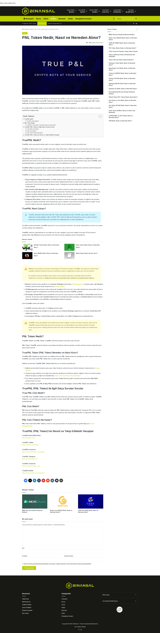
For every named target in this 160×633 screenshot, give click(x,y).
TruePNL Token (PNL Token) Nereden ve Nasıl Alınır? (41, 125)
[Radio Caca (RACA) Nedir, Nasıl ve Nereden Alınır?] (62, 501)
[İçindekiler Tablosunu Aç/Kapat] (99, 116)
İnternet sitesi (68, 556)
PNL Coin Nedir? (31, 131)
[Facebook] (26, 480)
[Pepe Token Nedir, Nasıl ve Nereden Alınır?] (69, 247)
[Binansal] (38, 11)
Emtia (70, 19)
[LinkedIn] (34, 480)
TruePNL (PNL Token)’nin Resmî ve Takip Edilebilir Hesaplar (42, 135)
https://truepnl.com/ (28, 438)
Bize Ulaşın (25, 613)
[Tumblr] (39, 480)
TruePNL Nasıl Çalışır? (33, 121)
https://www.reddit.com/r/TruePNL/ (33, 473)
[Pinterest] (43, 480)
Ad (23, 548)
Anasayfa (29, 19)
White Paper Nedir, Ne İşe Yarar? (87, 253)
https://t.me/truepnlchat (29, 459)
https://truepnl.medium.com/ (31, 466)
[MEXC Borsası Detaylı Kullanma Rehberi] (34, 501)
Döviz (46, 19)
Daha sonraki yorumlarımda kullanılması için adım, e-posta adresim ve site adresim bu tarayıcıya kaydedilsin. (57, 564)
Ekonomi (61, 19)
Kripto (53, 19)
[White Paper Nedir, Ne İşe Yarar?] (69, 255)
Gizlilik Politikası (26, 604)
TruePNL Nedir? (28, 119)
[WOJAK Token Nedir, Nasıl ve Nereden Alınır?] (27, 247)
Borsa (38, 19)
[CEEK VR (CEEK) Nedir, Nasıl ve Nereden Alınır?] (90, 501)
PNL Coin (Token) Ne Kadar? (35, 133)
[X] (30, 480)
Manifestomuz (26, 602)
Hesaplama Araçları (83, 19)
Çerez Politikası (26, 607)
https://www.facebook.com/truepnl (33, 452)
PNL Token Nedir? (29, 123)
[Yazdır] (61, 480)
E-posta (25, 556)
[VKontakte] (52, 480)
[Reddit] (48, 480)
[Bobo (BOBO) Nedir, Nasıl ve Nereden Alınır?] (27, 255)
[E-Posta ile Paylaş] (57, 480)
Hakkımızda (25, 599)
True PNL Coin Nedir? (33, 129)
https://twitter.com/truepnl (30, 445)
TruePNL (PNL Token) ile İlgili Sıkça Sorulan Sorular (39, 127)
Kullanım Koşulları (27, 610)
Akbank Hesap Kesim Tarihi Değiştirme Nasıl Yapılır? (63, 23)
